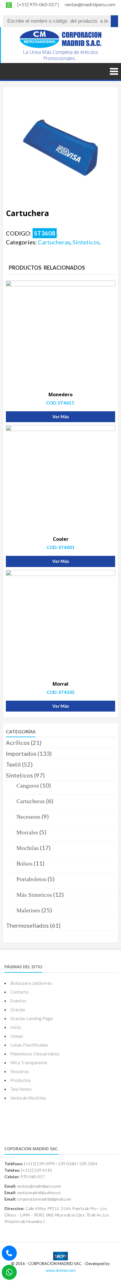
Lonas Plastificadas (29, 1044)
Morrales (27, 832)
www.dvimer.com (60, 1270)
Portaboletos (31, 879)
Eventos (18, 1000)
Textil (13, 764)
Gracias (17, 1009)
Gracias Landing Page (31, 1018)
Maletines (28, 910)
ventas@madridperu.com (90, 4)
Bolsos (24, 863)
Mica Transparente (28, 1062)
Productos (20, 1080)
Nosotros (19, 1071)
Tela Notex (21, 1089)
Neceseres (28, 816)
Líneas (16, 1036)
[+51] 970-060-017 (37, 4)
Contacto (19, 991)
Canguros (27, 785)
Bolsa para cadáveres (31, 983)
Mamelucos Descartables (35, 1053)
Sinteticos (86, 242)
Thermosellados (27, 925)
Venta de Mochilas (28, 1097)
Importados (21, 753)
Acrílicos (18, 742)
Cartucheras (54, 242)
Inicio (15, 1027)
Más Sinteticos (34, 894)
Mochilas (27, 848)
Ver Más (60, 416)
